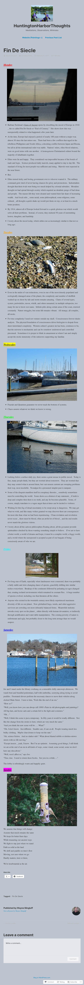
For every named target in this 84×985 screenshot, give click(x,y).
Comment (73, 959)
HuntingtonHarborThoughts (42, 25)
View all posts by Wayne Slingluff (15, 911)
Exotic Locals (9, 923)
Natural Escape (73, 923)
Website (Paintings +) (32, 38)
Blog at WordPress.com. (42, 977)
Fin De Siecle (17, 896)
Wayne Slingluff (11, 56)
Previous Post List (53, 38)
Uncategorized (26, 56)
